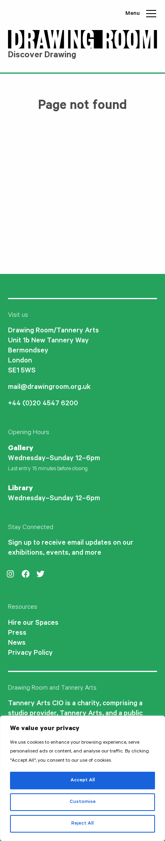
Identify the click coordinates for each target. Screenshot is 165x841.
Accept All (82, 780)
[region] (82, 778)
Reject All (82, 824)
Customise (83, 802)
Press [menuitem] (17, 634)
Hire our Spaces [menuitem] (33, 624)
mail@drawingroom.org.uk (49, 388)
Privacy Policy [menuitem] (30, 654)
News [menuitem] (17, 644)
